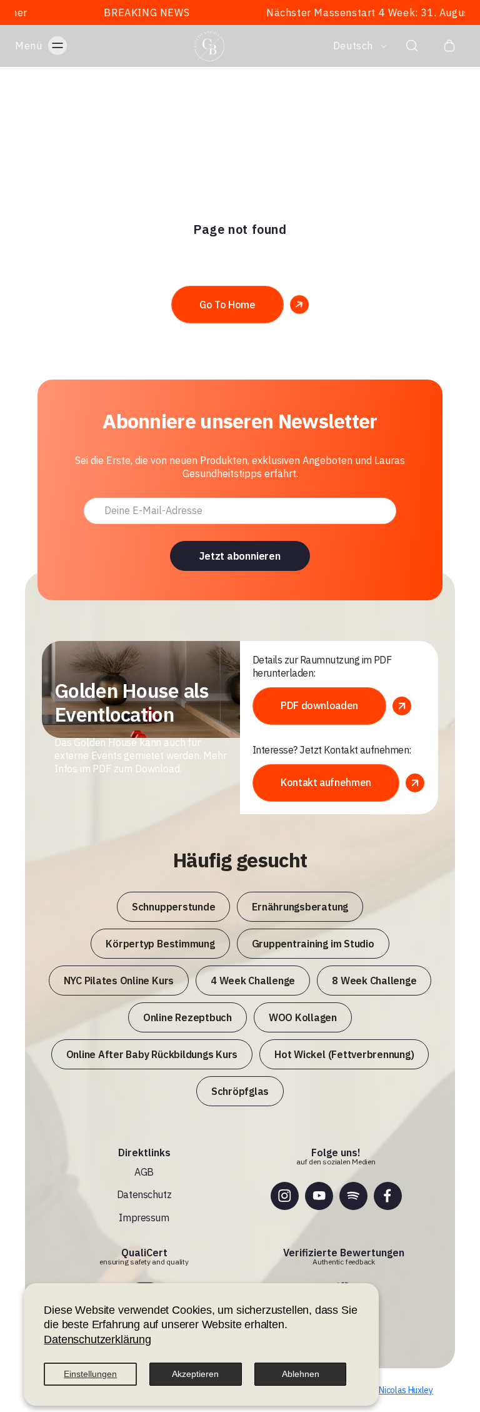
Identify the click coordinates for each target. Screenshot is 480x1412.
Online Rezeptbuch (187, 1017)
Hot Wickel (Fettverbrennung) (344, 1054)
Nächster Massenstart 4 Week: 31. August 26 (353, 12)
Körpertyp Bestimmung (160, 943)
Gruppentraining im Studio (313, 943)
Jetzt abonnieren (239, 556)
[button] (53, 45)
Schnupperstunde (173, 906)
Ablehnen (300, 1374)
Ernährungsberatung (300, 906)
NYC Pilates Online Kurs (119, 980)
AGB (144, 1172)
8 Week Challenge (374, 980)
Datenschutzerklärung (97, 1339)
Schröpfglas (240, 1091)
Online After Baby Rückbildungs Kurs (152, 1054)
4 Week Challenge (253, 980)
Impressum (144, 1217)
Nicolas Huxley (406, 1390)
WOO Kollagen (303, 1017)
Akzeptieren (195, 1374)
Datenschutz (144, 1194)
